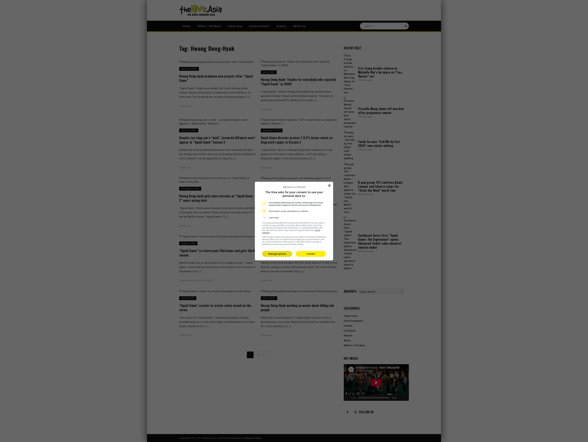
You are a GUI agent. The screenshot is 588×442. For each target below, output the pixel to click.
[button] (294, 218)
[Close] (329, 185)
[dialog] (294, 221)
